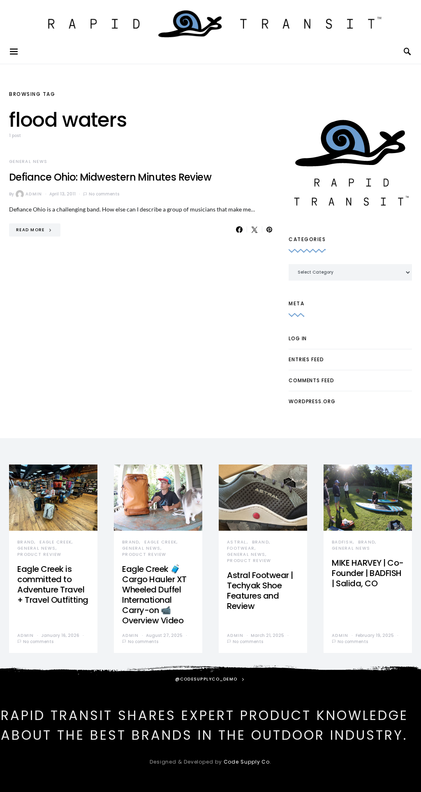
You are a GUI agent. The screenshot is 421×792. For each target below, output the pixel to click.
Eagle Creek (55, 542)
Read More (30, 230)
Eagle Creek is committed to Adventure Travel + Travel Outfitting (52, 584)
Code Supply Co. (248, 761)
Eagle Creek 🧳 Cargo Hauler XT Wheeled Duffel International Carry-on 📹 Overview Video (154, 594)
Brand (25, 542)
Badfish (342, 542)
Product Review (39, 554)
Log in (298, 338)
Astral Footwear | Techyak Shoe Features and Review (260, 590)
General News (28, 161)
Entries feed (306, 359)
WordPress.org (312, 401)
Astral (237, 542)
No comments (104, 194)
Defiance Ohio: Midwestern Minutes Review (110, 177)
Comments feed (311, 380)
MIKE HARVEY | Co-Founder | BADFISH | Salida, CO (368, 573)
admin (33, 194)
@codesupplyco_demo (206, 679)
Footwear (240, 548)
